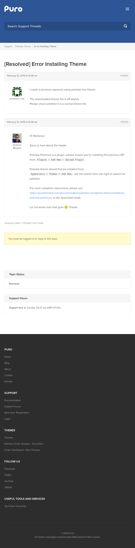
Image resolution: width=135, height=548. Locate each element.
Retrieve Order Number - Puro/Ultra (23, 443)
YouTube (9, 481)
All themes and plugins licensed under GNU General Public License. (67, 537)
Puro (71, 533)
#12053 (124, 122)
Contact (8, 375)
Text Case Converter (15, 506)
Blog (6, 363)
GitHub (8, 487)
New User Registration (16, 412)
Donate (8, 381)
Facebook (9, 468)
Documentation (12, 400)
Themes (8, 437)
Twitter (8, 475)
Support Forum (12, 406)
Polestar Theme (23, 46)
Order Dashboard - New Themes (22, 450)
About (7, 369)
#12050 (124, 75)
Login (7, 418)
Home (7, 356)
